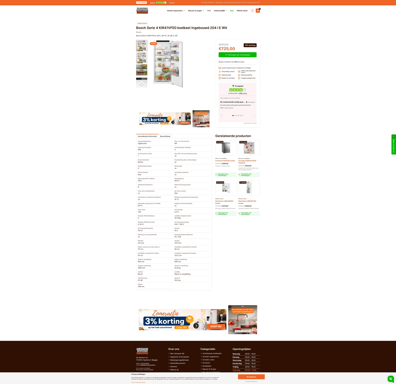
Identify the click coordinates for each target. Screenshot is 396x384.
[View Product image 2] (141, 58)
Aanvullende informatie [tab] (147, 136)
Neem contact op (394, 146)
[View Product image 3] (141, 70)
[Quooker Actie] (201, 118)
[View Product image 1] (141, 46)
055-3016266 (145, 363)
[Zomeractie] (165, 118)
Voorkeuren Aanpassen (251, 381)
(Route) (155, 360)
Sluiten (143, 382)
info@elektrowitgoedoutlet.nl (147, 365)
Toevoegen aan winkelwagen (238, 55)
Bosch (140, 274)
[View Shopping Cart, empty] (258, 11)
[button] (184, 10)
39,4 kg (177, 280)
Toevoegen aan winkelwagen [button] (223, 174)
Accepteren (251, 377)
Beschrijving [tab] (165, 136)
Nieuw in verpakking (182, 274)
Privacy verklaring (136, 382)
